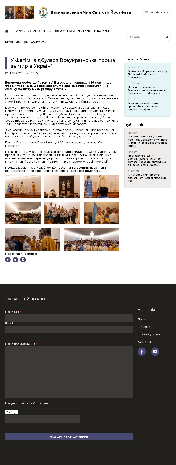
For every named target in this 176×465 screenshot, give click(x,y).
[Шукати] (166, 37)
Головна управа (61, 31)
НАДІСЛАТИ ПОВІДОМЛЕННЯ (69, 436)
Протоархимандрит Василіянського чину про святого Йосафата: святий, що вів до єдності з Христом (147, 160)
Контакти (38, 42)
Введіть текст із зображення (28, 403)
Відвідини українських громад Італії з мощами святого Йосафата (143, 106)
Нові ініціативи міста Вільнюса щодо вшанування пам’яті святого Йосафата (146, 90)
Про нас (18, 30)
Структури (36, 30)
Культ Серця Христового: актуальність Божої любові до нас (147, 177)
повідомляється (17, 117)
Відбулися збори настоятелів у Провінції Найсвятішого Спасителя (147, 74)
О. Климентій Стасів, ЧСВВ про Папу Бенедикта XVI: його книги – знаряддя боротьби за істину (147, 141)
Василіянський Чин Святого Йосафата (91, 12)
